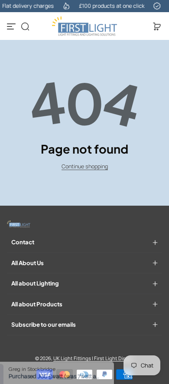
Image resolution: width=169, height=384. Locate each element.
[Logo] (84, 26)
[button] (25, 26)
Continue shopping (85, 166)
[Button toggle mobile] (12, 26)
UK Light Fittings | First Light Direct (93, 358)
